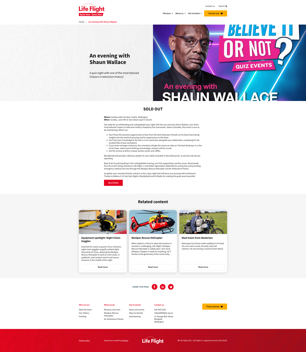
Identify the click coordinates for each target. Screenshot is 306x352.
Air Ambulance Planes (113, 319)
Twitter (171, 287)
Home (81, 22)
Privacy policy (84, 340)
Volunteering (135, 316)
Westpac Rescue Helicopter (111, 314)
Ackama (125, 340)
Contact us (210, 6)
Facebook (154, 287)
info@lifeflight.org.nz (163, 313)
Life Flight (91, 9)
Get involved (194, 13)
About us (179, 13)
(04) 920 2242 (160, 309)
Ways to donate (136, 313)
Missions (167, 13)
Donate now (213, 13)
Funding (82, 316)
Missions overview (112, 309)
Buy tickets (113, 182)
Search (222, 6)
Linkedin (163, 287)
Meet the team (85, 309)
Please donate (213, 306)
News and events (136, 309)
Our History (84, 313)
